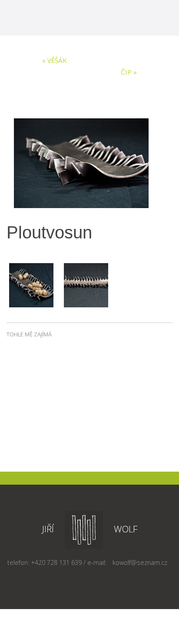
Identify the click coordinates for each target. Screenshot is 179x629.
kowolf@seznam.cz (140, 562)
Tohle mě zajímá (29, 334)
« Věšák (54, 60)
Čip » (129, 72)
